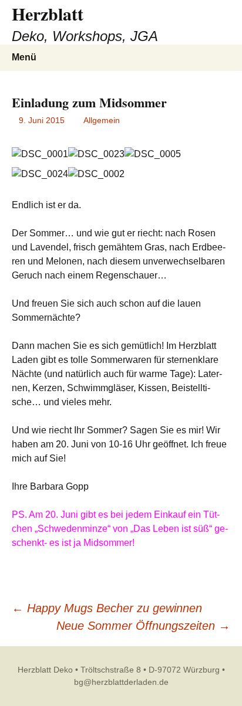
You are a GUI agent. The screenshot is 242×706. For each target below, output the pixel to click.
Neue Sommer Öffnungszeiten (143, 625)
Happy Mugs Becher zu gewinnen (107, 608)
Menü (24, 57)
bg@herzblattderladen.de (121, 682)
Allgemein (101, 120)
